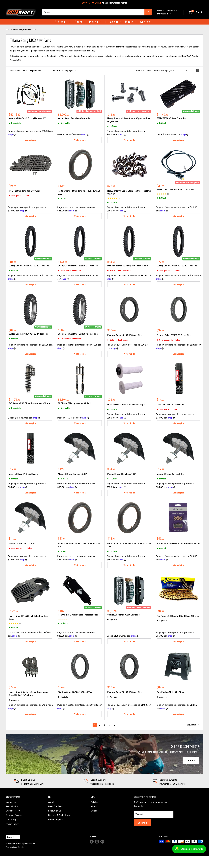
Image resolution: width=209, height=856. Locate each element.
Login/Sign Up (54, 811)
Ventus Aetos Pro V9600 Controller (74, 118)
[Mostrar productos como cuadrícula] (193, 70)
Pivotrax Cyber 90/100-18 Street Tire (124, 335)
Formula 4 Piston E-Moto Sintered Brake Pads (178, 543)
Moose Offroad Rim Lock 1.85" (121, 474)
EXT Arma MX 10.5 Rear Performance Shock (29, 403)
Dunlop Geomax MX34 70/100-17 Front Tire (177, 266)
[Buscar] (148, 12)
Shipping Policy (13, 811)
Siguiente (191, 725)
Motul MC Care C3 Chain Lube (170, 404)
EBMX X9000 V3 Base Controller (171, 118)
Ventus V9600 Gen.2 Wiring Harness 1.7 (27, 118)
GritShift (15, 844)
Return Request (55, 819)
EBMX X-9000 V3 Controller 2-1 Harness (175, 189)
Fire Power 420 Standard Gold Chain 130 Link (178, 616)
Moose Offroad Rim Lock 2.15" (72, 474)
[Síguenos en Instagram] (97, 842)
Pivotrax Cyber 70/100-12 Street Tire (124, 692)
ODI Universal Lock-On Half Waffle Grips (126, 404)
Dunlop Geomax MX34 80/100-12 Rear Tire (78, 334)
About (51, 802)
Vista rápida (30, 140)
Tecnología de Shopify (15, 847)
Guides (94, 811)
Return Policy (12, 806)
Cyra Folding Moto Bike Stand (171, 692)
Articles (94, 802)
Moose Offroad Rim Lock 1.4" (22, 543)
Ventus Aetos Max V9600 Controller (123, 615)
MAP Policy (11, 819)
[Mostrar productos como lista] (197, 70)
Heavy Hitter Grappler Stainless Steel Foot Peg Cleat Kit (129, 192)
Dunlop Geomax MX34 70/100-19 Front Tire (29, 266)
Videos (94, 806)
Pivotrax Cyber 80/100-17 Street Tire (174, 335)
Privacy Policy (12, 824)
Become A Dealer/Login (59, 815)
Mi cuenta (162, 13)
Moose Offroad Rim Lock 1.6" (170, 474)
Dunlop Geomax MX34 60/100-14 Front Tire (127, 266)
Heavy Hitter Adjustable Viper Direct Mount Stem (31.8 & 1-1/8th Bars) (29, 693)
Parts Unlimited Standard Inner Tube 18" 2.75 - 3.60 (129, 545)
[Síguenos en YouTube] (102, 842)
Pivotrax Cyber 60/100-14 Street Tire (75, 692)
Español (10, 837)
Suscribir (142, 823)
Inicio (8, 29)
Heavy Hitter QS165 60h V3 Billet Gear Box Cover (28, 617)
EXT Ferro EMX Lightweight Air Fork (75, 403)
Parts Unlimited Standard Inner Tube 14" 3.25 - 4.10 (80, 545)
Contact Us (11, 802)
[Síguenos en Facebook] (92, 842)
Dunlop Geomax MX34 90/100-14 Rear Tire (28, 334)
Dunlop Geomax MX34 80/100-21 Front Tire (78, 266)
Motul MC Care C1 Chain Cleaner (24, 474)
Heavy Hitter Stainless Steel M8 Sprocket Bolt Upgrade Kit (128, 120)
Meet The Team (55, 806)
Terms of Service (14, 815)
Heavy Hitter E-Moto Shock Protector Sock (78, 615)
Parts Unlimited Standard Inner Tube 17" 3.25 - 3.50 (80, 192)
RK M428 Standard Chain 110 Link (24, 191)
